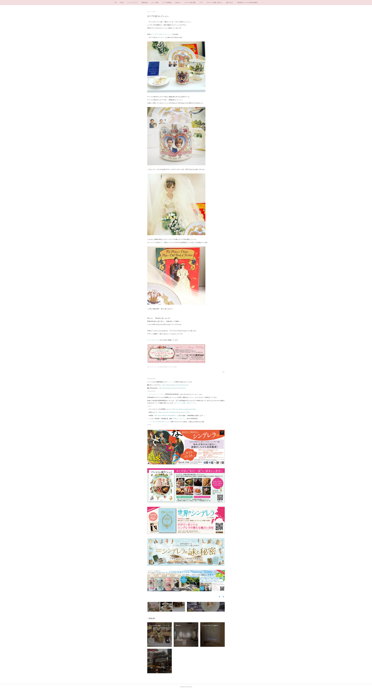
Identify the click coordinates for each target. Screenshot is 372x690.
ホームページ (170, 382)
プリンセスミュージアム (156, 394)
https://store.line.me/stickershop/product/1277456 (174, 412)
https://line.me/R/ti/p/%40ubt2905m (165, 415)
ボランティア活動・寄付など (214, 2)
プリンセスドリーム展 (154, 340)
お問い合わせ (229, 2)
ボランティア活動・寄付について (184, 403)
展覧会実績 (144, 2)
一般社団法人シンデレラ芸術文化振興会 (247, 2)
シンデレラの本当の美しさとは (159, 422)
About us (177, 2)
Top (116, 2)
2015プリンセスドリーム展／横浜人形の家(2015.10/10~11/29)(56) (162, 367)
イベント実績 (154, 2)
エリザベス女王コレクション (161, 34)
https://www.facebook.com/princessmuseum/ (172, 388)
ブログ (201, 2)
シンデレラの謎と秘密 (189, 2)
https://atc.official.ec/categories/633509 (184, 409)
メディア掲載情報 (166, 2)
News (121, 2)
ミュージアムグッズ (132, 2)
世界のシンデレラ (178, 418)
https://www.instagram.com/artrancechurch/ (175, 385)
